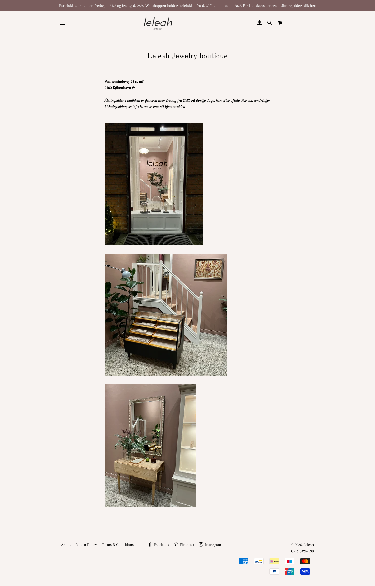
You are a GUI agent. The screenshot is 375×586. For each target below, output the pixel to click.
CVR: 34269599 (302, 551)
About (66, 544)
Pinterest (186, 544)
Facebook (161, 544)
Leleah (309, 544)
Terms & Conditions (118, 544)
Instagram (212, 544)
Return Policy (86, 544)
